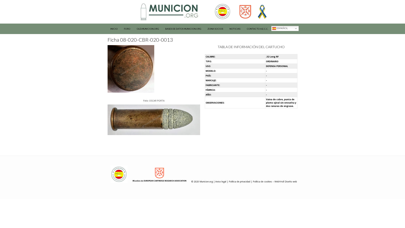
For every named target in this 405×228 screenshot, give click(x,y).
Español (282, 28)
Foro (127, 28)
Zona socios (215, 28)
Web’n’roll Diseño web (285, 181)
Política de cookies (262, 181)
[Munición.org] (202, 12)
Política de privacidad (239, 181)
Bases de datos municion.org (183, 28)
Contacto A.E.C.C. (257, 28)
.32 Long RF (272, 56)
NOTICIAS (235, 28)
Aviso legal (220, 181)
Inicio (114, 28)
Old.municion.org (148, 28)
